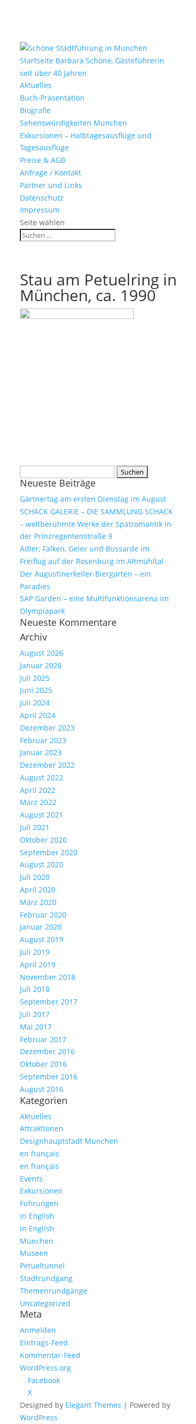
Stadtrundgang (46, 1278)
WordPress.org (45, 1368)
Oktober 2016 (43, 1064)
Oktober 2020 (43, 840)
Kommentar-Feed (50, 1355)
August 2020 (41, 864)
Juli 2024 (35, 703)
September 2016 (48, 1076)
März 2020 (38, 902)
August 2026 (41, 653)
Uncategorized (45, 1303)
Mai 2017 (36, 1027)
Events (31, 1179)
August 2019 (41, 939)
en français (39, 1153)
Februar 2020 (43, 915)
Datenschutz (42, 198)
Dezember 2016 (47, 1051)
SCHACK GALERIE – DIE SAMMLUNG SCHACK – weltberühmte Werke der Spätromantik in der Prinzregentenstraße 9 (96, 524)
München (36, 1241)
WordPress (38, 1417)
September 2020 (48, 852)
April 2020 (37, 890)
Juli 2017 (35, 1014)
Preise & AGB (42, 160)
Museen (34, 1253)
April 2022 (37, 790)
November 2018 (47, 977)
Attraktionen (41, 1128)
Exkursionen (41, 1191)
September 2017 (48, 1002)
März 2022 (38, 802)
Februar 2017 (43, 1039)
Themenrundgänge (53, 1291)
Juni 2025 (36, 690)
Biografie (35, 110)
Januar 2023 (41, 752)
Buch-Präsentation (52, 98)
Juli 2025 (35, 678)
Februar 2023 (43, 740)
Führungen (39, 1203)
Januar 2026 (41, 665)
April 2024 (37, 715)
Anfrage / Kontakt (50, 173)
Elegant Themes (93, 1405)
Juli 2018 (35, 989)
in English (37, 1216)
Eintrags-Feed (44, 1343)
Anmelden (38, 1330)
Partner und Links (51, 185)
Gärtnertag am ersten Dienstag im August (93, 499)
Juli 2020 (35, 877)
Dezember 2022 (47, 765)
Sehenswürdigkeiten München (73, 123)
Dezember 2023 (47, 728)
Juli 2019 (35, 952)
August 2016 (41, 1089)
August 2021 (41, 815)
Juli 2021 (35, 827)
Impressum (40, 210)
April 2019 (37, 964)
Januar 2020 (41, 927)
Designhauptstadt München (69, 1141)
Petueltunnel (42, 1266)
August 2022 (41, 777)
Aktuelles (36, 85)
